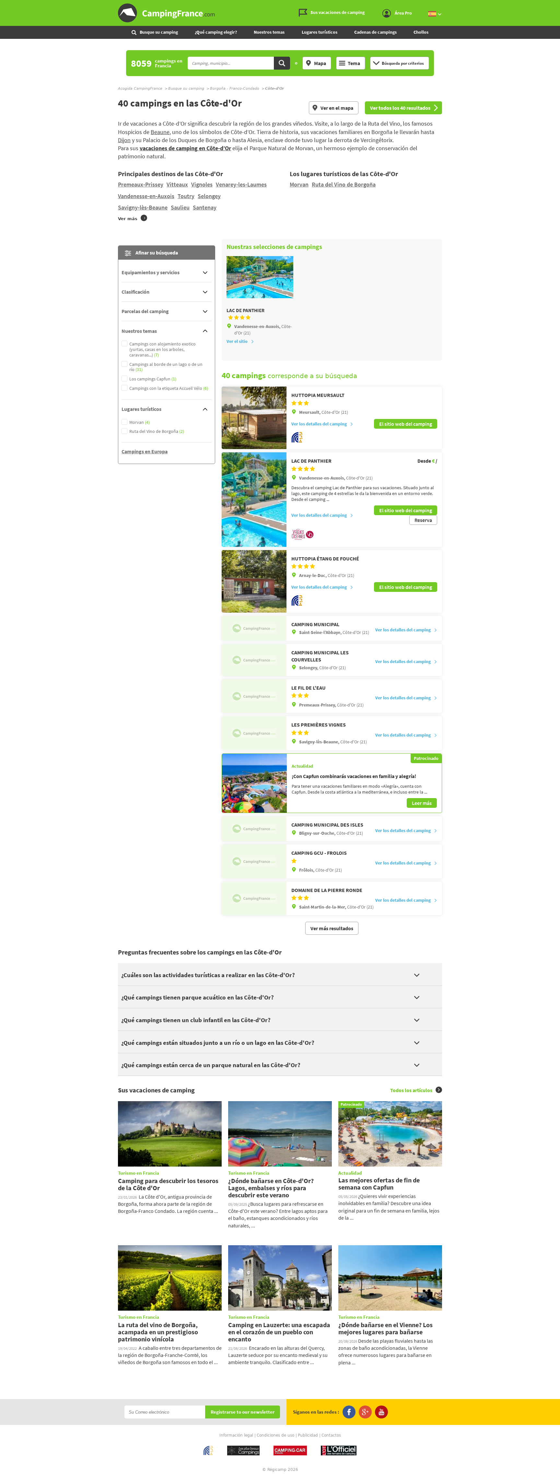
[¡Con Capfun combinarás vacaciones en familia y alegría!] (254, 783)
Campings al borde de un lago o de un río (166, 367)
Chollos (421, 32)
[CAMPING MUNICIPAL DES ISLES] (254, 828)
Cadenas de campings (375, 32)
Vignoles (202, 184)
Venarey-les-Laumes (241, 184)
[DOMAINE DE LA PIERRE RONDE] (254, 898)
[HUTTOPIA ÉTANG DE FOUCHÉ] (254, 581)
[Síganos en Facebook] (349, 1412)
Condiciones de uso (275, 1435)
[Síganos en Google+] (365, 1412)
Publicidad (308, 1435)
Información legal (236, 1435)
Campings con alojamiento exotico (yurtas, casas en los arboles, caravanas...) (162, 349)
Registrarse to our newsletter (242, 1412)
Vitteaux (177, 184)
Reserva (423, 520)
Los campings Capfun (152, 379)
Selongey (209, 196)
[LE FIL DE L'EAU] (254, 696)
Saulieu (180, 207)
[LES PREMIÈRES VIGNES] (254, 733)
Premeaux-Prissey (140, 184)
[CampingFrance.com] (280, 13)
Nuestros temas (269, 32)
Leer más (422, 803)
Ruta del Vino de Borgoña (344, 184)
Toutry (186, 196)
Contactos (331, 1435)
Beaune (160, 132)
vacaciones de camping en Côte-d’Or (185, 148)
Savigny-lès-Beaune (143, 207)
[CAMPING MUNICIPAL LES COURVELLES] (254, 660)
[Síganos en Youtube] (381, 1412)
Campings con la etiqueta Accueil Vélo (168, 388)
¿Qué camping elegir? (216, 32)
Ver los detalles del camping (319, 424)
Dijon (124, 140)
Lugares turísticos (319, 32)
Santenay (204, 207)
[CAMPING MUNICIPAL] (254, 628)
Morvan (299, 184)
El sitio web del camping (405, 424)
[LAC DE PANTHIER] (254, 499)
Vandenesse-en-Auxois (146, 196)
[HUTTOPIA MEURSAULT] (254, 418)
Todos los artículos (411, 1090)
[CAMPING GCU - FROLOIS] (254, 861)
